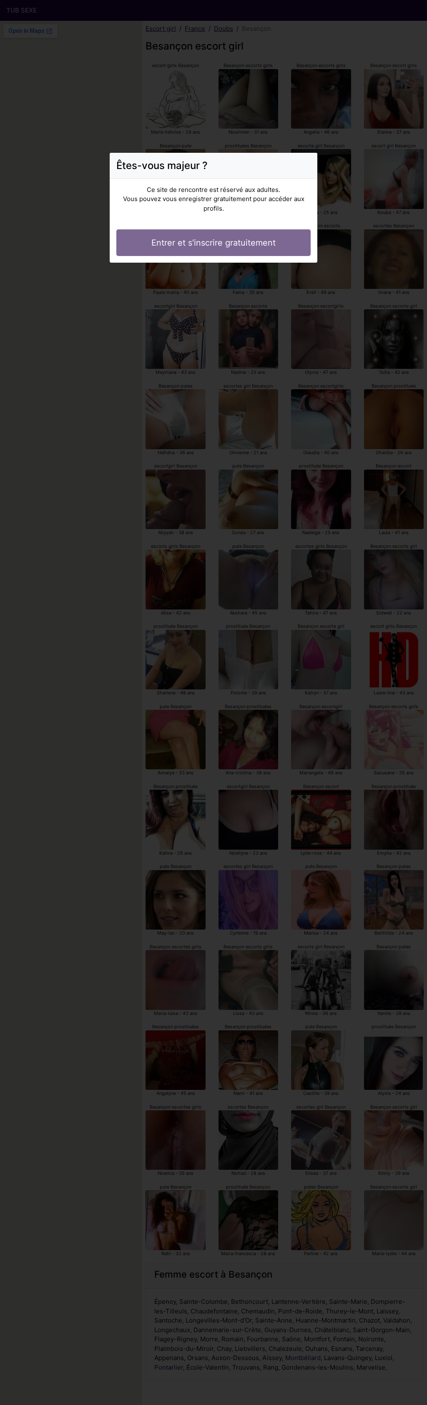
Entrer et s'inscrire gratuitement (213, 243)
